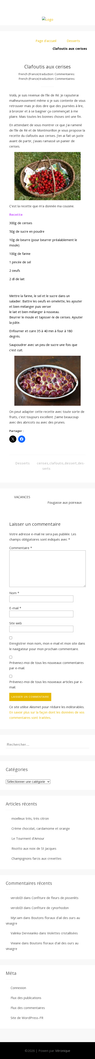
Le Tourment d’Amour (27, 838)
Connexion (18, 987)
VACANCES (22, 497)
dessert (71, 463)
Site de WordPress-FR (27, 1017)
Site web (15, 623)
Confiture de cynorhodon (50, 907)
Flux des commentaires (28, 1007)
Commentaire (20, 547)
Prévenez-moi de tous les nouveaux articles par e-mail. (46, 684)
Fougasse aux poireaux (65, 502)
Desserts (73, 40)
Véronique (62, 1050)
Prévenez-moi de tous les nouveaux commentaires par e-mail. (46, 665)
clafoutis (56, 463)
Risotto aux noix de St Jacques (33, 848)
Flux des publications (26, 997)
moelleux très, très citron (30, 818)
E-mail (15, 608)
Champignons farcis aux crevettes (36, 858)
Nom (14, 593)
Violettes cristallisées (62, 933)
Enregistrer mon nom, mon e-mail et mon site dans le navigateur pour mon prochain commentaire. (47, 646)
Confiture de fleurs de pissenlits (55, 897)
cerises (42, 463)
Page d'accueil (46, 40)
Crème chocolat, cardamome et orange (40, 828)
